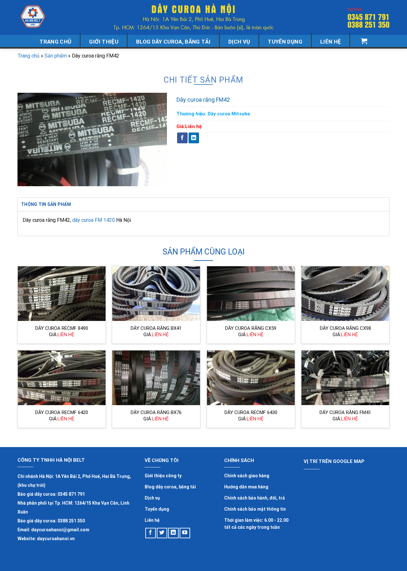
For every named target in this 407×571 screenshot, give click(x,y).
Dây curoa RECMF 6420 (61, 412)
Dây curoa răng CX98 (345, 328)
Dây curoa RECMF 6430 (250, 412)
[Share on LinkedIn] (194, 138)
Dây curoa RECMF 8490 (61, 328)
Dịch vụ (239, 41)
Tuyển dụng (285, 41)
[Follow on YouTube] (185, 533)
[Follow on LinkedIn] (173, 533)
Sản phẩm (56, 56)
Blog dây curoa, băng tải (173, 41)
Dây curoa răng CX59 (250, 328)
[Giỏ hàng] (364, 41)
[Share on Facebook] (182, 138)
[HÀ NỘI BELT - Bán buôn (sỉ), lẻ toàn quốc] (33, 16)
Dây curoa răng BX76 (156, 412)
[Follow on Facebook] (150, 533)
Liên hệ (330, 41)
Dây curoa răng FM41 (345, 412)
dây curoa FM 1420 (93, 220)
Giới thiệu (103, 41)
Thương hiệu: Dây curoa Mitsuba (213, 114)
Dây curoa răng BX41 (156, 328)
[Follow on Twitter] (162, 533)
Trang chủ (55, 41)
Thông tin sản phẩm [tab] (46, 204)
